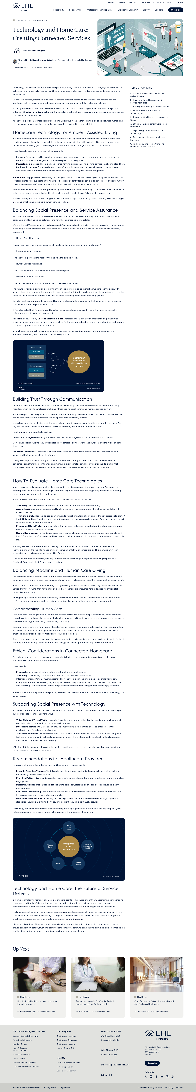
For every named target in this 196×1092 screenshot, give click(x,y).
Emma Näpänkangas (28, 1012)
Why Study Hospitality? (110, 1036)
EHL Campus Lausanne (66, 1036)
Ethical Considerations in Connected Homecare (148, 125)
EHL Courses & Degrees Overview (29, 1031)
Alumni (122, 2)
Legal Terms (65, 1088)
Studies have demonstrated (38, 112)
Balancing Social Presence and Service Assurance (146, 101)
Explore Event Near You (66, 1071)
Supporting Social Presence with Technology (146, 132)
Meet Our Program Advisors (68, 1063)
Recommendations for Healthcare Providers (147, 138)
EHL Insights (39, 50)
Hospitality (58, 10)
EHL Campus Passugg (66, 1044)
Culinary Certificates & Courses (26, 1067)
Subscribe (175, 10)
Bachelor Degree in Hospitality (25, 1036)
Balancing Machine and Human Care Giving (149, 118)
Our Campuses (64, 1031)
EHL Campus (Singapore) (67, 1040)
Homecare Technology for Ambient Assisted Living (148, 94)
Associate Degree (20, 1044)
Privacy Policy (50, 1088)
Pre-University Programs (22, 1040)
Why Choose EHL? (109, 1050)
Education (110, 2)
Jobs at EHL (106, 1075)
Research (18, 318)
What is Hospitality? (111, 1031)
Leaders (159, 10)
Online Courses (19, 1059)
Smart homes (20, 177)
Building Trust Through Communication (151, 107)
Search (180, 2)
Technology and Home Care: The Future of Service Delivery (147, 145)
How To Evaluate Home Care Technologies (145, 112)
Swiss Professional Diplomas (24, 1063)
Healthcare (42, 20)
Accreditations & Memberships (26, 1088)
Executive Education (21, 1055)
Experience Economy (128, 10)
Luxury (146, 10)
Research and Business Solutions (156, 2)
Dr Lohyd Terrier (85, 1012)
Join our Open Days (65, 1067)
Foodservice (75, 10)
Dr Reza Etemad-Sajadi (41, 60)
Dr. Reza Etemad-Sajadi (50, 318)
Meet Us (61, 1058)
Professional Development (99, 10)
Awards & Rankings (109, 1055)
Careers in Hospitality (110, 1040)
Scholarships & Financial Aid (115, 1065)
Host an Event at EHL (65, 1048)
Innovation (133, 2)
